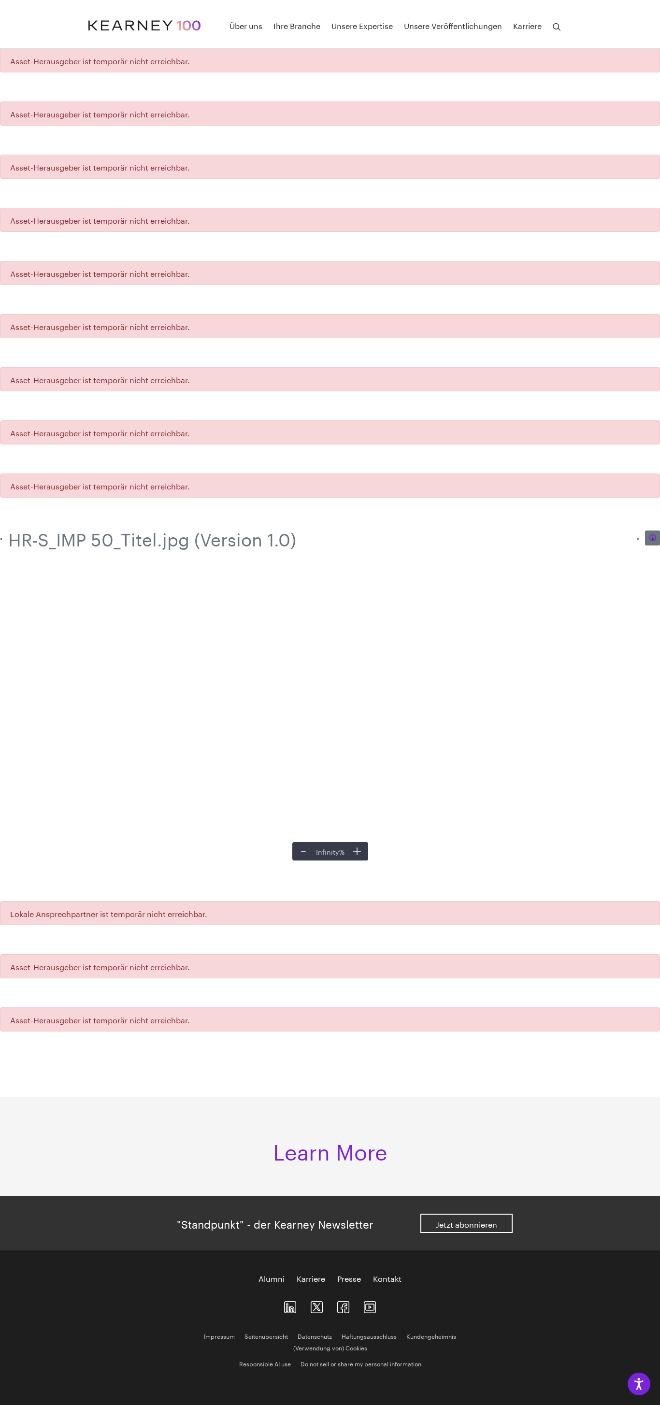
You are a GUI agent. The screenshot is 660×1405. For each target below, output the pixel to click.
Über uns (246, 25)
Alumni (271, 1278)
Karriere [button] (527, 25)
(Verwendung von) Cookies (330, 1347)
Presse (349, 1278)
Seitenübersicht (266, 1335)
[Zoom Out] (303, 851)
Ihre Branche (296, 25)
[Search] (556, 27)
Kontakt (387, 1278)
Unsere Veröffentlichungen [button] (453, 25)
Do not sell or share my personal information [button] (361, 1363)
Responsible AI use (265, 1363)
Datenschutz (315, 1335)
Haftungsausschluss (369, 1335)
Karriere (311, 1278)
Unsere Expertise (362, 25)
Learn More (330, 1149)
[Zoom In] (357, 851)
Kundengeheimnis (431, 1335)
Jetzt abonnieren (466, 1224)
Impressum (219, 1335)
